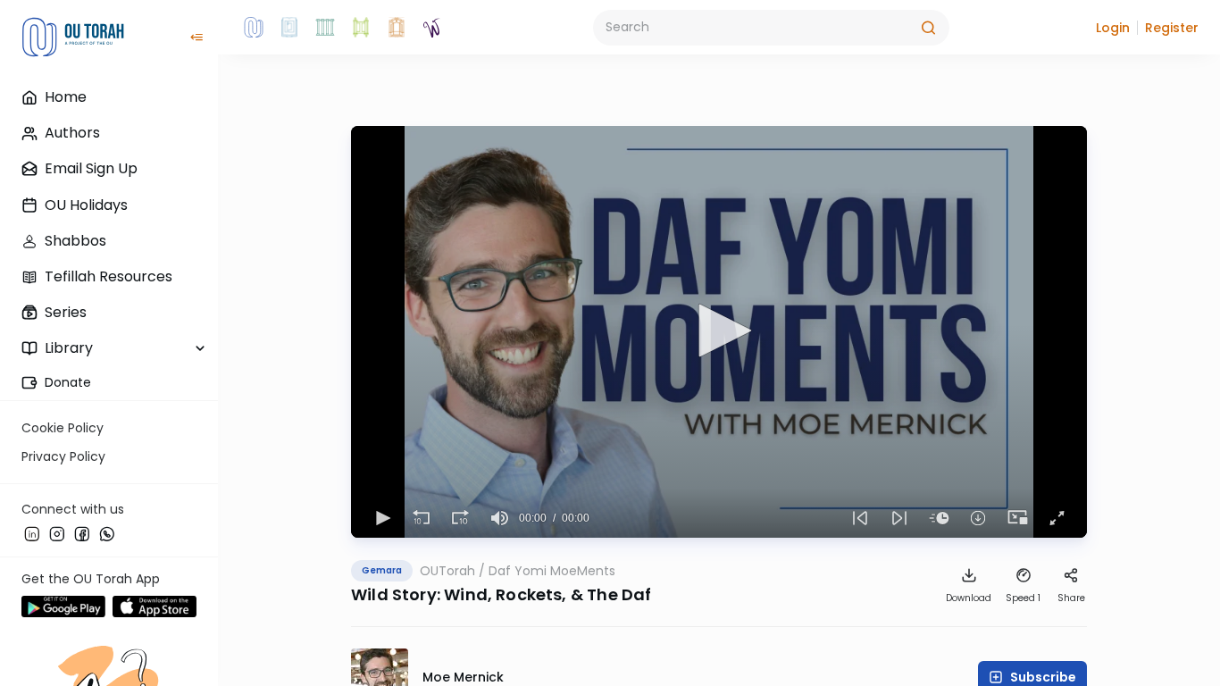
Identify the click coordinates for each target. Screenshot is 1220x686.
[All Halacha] (325, 27)
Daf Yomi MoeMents (552, 571)
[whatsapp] (107, 533)
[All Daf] (396, 27)
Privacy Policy (63, 456)
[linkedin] (32, 533)
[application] (719, 332)
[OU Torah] (253, 27)
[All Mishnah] (289, 27)
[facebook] (82, 533)
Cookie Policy (62, 428)
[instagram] (57, 533)
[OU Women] (432, 27)
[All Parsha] (361, 27)
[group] (499, 518)
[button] (1113, 27)
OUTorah (447, 571)
